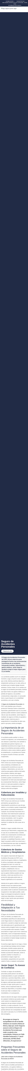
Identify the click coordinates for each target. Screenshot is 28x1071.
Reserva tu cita (7, 651)
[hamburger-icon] (25, 8)
